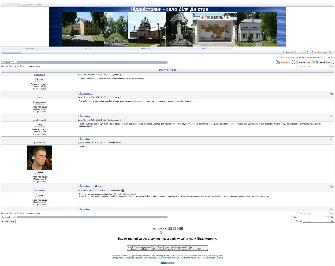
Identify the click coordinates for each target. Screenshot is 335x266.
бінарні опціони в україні (125, 194)
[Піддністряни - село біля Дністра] (167, 236)
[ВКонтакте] (171, 228)
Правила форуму (312, 57)
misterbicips (39, 74)
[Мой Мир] (182, 228)
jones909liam (40, 190)
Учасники (298, 57)
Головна (30, 48)
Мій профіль (146, 48)
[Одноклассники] (178, 228)
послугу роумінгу (32, 66)
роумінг (256, 124)
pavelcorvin (39, 143)
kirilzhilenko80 (39, 120)
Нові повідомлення (284, 57)
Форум (88, 48)
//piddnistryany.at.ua (214, 258)
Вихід (204, 48)
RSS (330, 52)
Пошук (324, 57)
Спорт (11, 66)
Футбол (19, 66)
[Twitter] (174, 228)
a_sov (39, 97)
